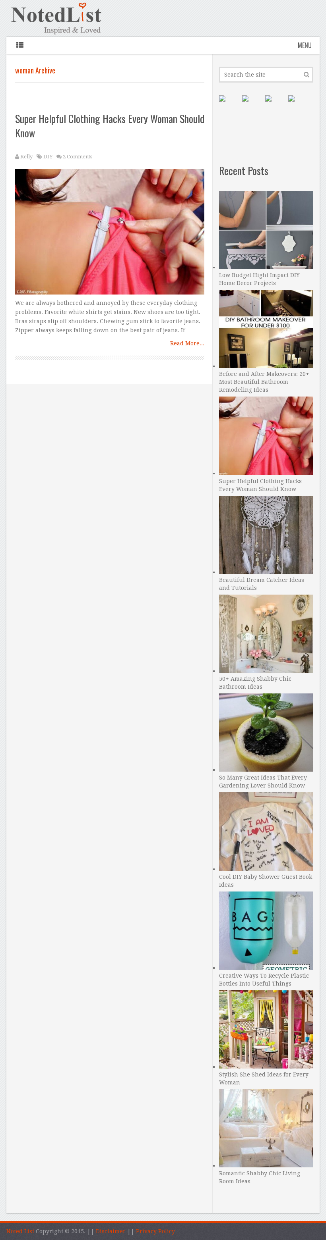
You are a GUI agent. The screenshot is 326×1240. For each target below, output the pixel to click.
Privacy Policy (155, 1231)
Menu (305, 45)
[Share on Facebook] (251, 104)
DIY (47, 157)
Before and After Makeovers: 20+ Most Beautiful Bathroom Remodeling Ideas (264, 382)
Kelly (26, 157)
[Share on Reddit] (297, 104)
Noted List (20, 1231)
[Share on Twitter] (274, 104)
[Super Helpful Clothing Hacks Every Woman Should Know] (109, 233)
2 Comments (77, 157)
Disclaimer (111, 1231)
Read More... (187, 343)
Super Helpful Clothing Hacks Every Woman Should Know (109, 126)
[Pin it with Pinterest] (228, 104)
